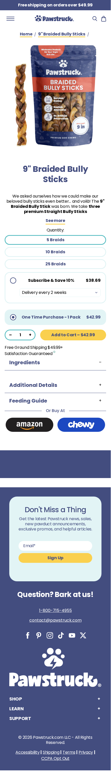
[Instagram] (50, 635)
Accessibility (27, 752)
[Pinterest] (39, 635)
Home (26, 34)
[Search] (94, 18)
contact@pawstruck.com (55, 620)
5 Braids (55, 240)
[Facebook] (27, 635)
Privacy (86, 752)
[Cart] (103, 19)
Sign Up (55, 558)
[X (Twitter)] (83, 635)
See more (55, 220)
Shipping (51, 752)
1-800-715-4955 (55, 610)
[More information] (54, 352)
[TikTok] (61, 635)
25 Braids (55, 264)
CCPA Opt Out (55, 758)
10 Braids (55, 252)
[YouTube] (72, 635)
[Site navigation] (10, 19)
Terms (69, 752)
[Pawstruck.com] (54, 18)
